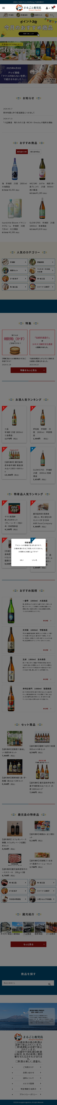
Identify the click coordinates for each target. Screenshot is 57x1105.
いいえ (34, 560)
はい (21, 560)
